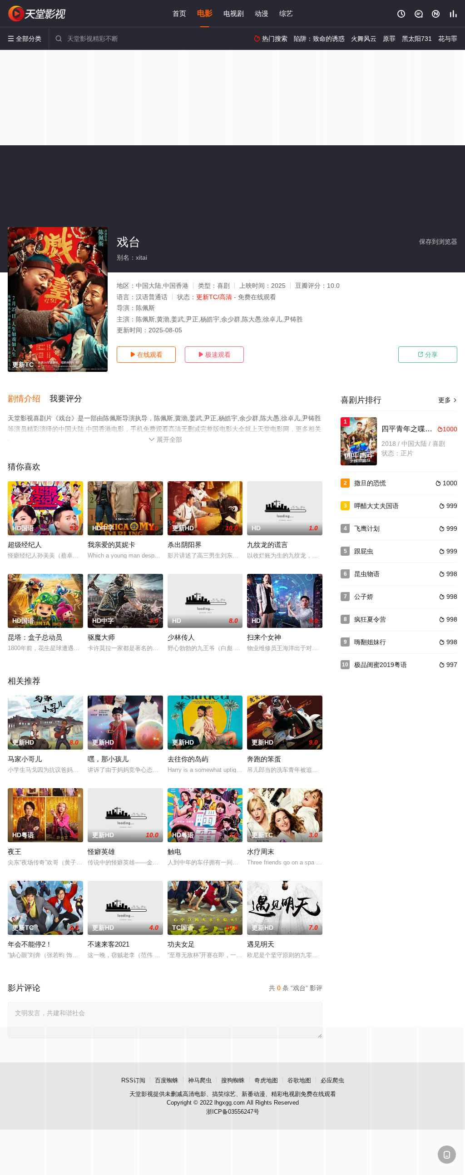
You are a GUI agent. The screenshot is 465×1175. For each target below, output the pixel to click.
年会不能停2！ (30, 944)
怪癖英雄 (101, 851)
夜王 (14, 851)
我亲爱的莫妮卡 (111, 544)
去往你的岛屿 (188, 759)
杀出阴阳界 (185, 544)
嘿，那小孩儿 (108, 759)
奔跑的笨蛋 (264, 759)
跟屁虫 (363, 551)
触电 (174, 851)
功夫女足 (181, 944)
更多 (447, 400)
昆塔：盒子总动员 (35, 637)
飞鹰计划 (367, 528)
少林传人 (181, 637)
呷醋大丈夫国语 (376, 505)
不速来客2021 (108, 944)
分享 (428, 354)
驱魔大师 (101, 637)
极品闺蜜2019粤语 (380, 664)
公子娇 (363, 596)
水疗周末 (260, 851)
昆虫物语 (367, 574)
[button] (28, 399)
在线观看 (146, 354)
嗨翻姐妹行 (370, 642)
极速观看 (214, 354)
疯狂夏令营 (370, 619)
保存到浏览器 (438, 241)
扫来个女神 (264, 637)
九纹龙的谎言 (267, 544)
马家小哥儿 (25, 759)
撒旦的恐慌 (370, 483)
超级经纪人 (25, 544)
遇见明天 (260, 944)
